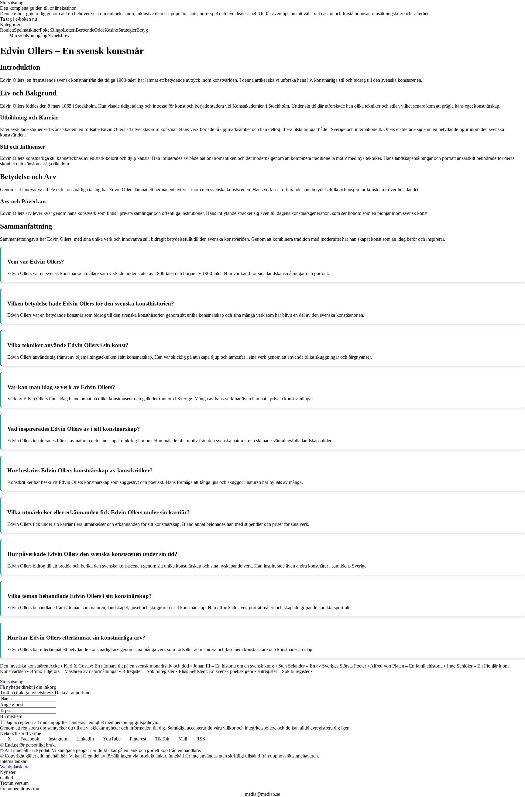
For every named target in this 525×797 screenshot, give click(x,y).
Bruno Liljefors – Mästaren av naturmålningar (74, 671)
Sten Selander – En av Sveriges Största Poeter (322, 665)
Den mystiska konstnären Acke (30, 665)
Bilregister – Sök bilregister (148, 671)
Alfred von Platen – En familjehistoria (406, 665)
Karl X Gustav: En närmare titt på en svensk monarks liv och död (126, 665)
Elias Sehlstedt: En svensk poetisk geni (216, 671)
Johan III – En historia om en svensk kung (233, 665)
